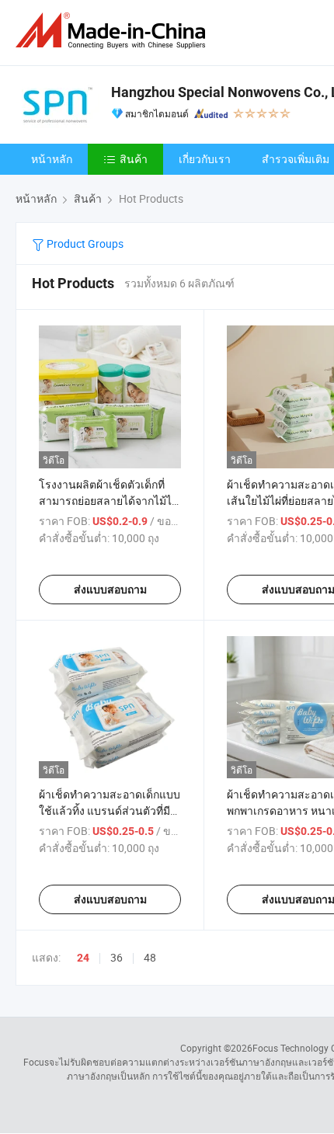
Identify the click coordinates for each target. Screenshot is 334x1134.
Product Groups (84, 243)
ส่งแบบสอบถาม (110, 589)
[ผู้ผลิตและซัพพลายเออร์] (113, 30)
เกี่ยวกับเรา (205, 158)
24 (83, 957)
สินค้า (134, 158)
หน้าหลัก (51, 158)
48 (150, 957)
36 (116, 957)
